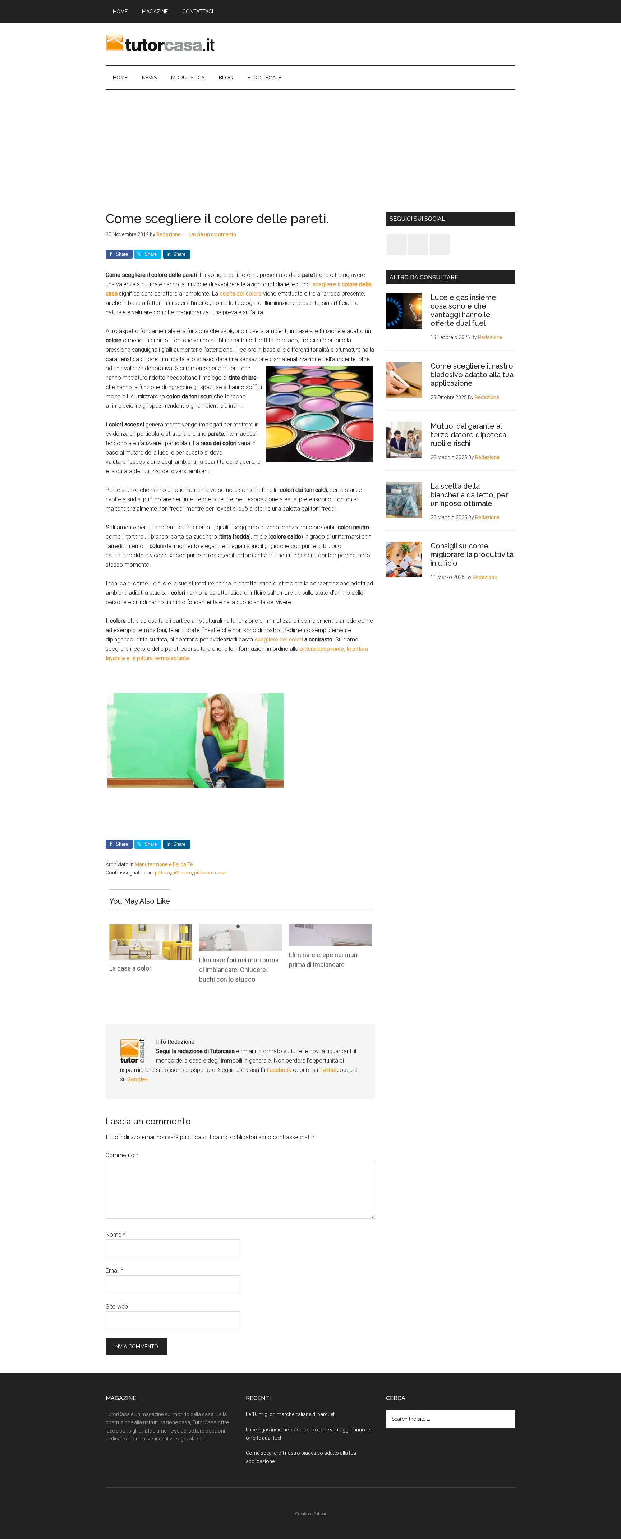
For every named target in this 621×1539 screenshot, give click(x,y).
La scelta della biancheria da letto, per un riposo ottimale (469, 495)
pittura (162, 873)
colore (254, 293)
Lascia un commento (212, 234)
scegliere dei (271, 639)
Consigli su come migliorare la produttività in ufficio (472, 554)
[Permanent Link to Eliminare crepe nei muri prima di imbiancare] (330, 929)
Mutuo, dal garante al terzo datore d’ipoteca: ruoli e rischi (469, 435)
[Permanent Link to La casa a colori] (150, 929)
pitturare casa (210, 873)
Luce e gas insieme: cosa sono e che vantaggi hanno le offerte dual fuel (464, 310)
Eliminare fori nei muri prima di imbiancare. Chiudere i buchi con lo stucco (239, 969)
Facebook (280, 1070)
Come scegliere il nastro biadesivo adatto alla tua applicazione (472, 375)
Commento (122, 1155)
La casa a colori (131, 968)
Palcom (320, 1514)
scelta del (233, 293)
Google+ (137, 1079)
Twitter (328, 1070)
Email (114, 1270)
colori (296, 639)
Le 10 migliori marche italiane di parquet (290, 1414)
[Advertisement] (310, 143)
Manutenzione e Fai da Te (164, 864)
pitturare (182, 873)
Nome (115, 1234)
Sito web (117, 1306)
